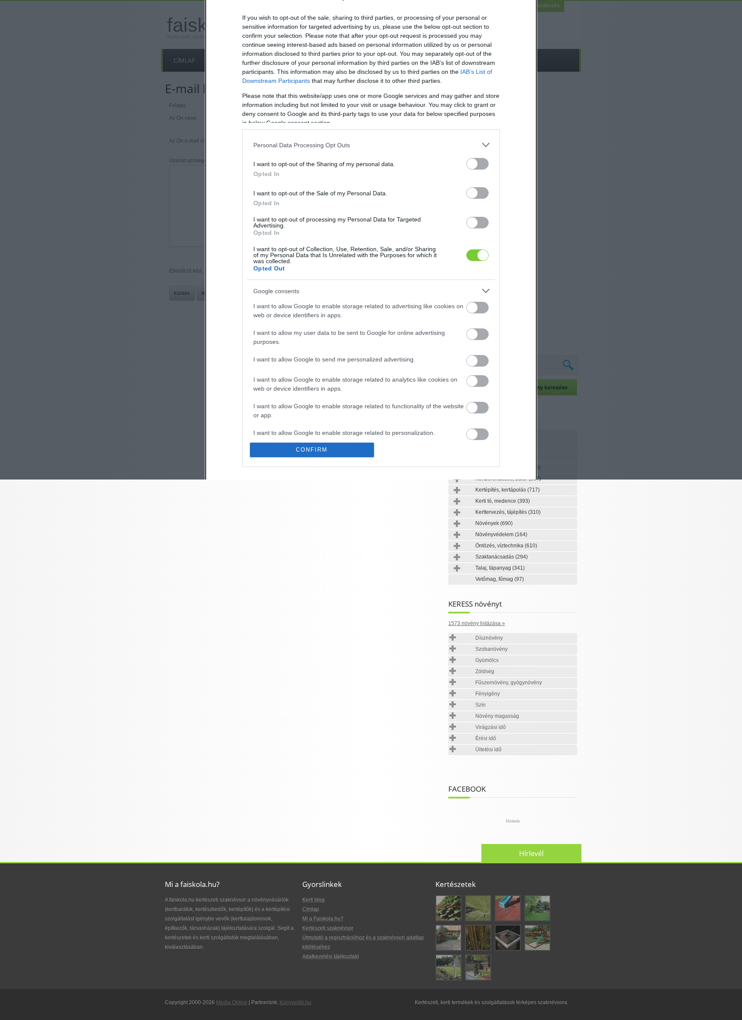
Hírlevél (531, 853)
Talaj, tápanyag (500, 568)
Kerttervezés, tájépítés (508, 512)
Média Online (231, 1002)
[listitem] (371, 144)
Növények (494, 523)
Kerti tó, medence (502, 501)
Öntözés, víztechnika (506, 546)
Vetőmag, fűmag (499, 579)
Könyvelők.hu (295, 1002)
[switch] (477, 164)
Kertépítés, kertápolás (507, 490)
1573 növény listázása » (476, 623)
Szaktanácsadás (501, 557)
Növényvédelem (501, 534)
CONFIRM (312, 449)
